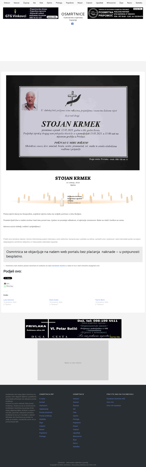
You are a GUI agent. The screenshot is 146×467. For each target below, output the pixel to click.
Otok (41, 3)
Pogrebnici (70, 3)
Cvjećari (89, 3)
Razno (129, 3)
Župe (121, 3)
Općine (49, 3)
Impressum (43, 405)
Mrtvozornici (111, 3)
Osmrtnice (73, 14)
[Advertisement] (73, 45)
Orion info (110, 402)
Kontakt (42, 402)
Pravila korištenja (45, 416)
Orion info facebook (114, 405)
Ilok (34, 3)
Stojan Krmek (73, 178)
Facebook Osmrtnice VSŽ (116, 398)
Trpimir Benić (100, 300)
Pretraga (59, 3)
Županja (26, 3)
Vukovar (17, 3)
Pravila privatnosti (45, 412)
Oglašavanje (43, 409)
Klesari (80, 3)
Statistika (139, 3)
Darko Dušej (53, 300)
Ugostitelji (99, 3)
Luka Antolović (8, 300)
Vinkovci (7, 3)
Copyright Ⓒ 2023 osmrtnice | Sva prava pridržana (68, 465)
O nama (42, 398)
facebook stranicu (59, 266)
